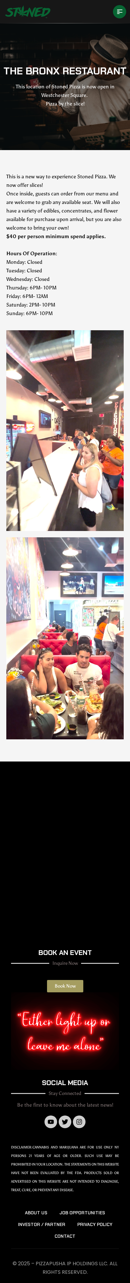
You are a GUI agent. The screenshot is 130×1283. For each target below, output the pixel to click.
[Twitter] (65, 1122)
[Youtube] (50, 1122)
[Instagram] (79, 1122)
